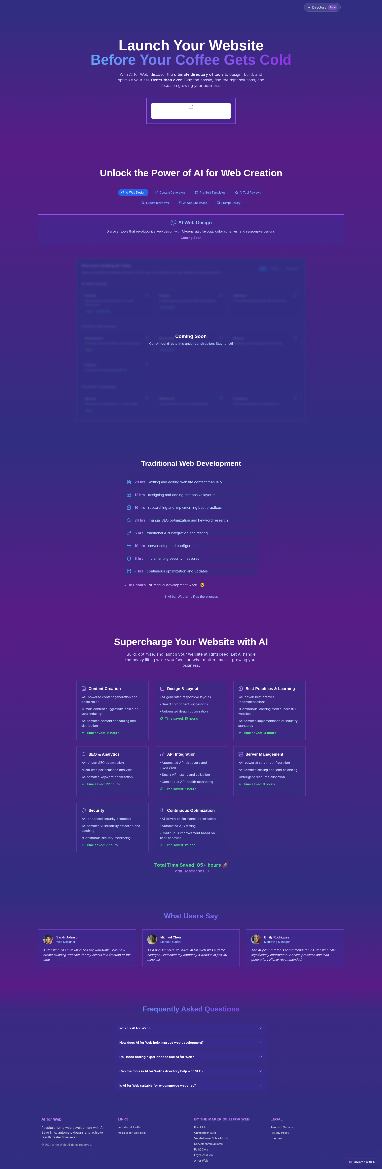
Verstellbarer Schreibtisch (211, 1138)
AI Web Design (135, 192)
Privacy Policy (280, 1132)
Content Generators (172, 192)
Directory (324, 7)
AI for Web (201, 1160)
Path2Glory (201, 1149)
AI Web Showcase (195, 202)
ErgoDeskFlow (203, 1155)
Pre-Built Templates (212, 192)
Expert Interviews (157, 202)
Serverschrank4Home (208, 1144)
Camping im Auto (205, 1132)
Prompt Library (231, 202)
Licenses (276, 1138)
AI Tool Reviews (250, 192)
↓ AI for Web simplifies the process (191, 597)
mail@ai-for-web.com (132, 1132)
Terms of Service (282, 1127)
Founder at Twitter (130, 1127)
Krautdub (200, 1127)
